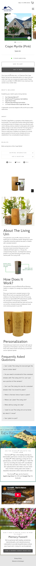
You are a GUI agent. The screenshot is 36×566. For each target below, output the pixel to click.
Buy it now (18, 70)
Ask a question (18, 156)
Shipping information (18, 153)
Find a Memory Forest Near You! (18, 551)
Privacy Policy (18, 558)
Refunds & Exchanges (18, 561)
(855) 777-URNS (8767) (24, 3)
